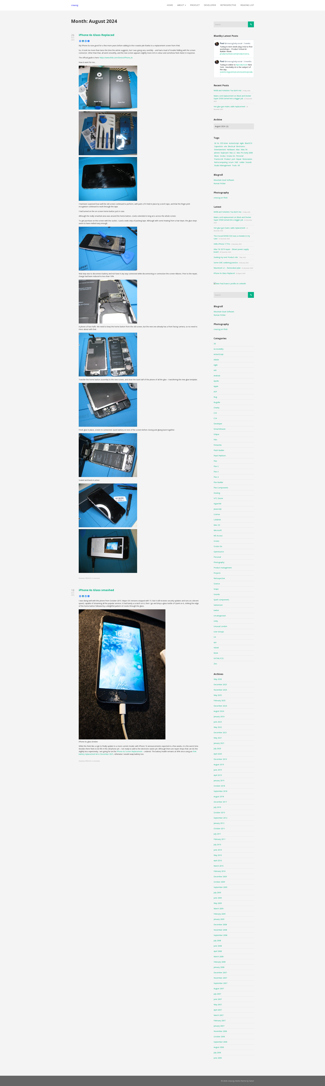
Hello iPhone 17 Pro (222, 244)
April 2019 (218, 775)
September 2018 (220, 791)
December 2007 (220, 972)
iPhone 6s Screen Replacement (129, 751)
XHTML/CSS (219, 658)
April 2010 (218, 860)
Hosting (217, 493)
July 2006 (217, 1052)
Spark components (221, 599)
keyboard (224, 153)
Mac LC (232, 153)
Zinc (215, 663)
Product (227, 159)
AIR (215, 370)
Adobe (216, 359)
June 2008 (218, 946)
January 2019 (219, 780)
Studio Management (222, 165)
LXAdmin (217, 519)
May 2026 (218, 679)
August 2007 (219, 988)
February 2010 (219, 871)
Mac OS (217, 525)
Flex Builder (218, 482)
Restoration (247, 159)
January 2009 (219, 919)
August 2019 (219, 764)
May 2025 (218, 695)
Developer (218, 423)
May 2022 (218, 727)
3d (215, 143)
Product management (223, 567)
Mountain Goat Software (224, 180)
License (217, 514)
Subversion (218, 605)
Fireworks (218, 445)
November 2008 (220, 930)
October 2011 (219, 828)
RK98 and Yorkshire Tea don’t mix (227, 90)
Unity (216, 621)
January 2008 (219, 967)
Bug (215, 397)
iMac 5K (244, 149)
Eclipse (216, 434)
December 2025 (220, 684)
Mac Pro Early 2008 (245, 153)
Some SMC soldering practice (226, 262)
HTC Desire (218, 498)
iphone (217, 153)
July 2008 (217, 940)
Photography (219, 562)
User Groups (219, 631)
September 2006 (220, 1042)
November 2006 (220, 1031)
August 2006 (219, 1047)
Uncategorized (220, 615)
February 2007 (219, 1020)
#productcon (241, 64)
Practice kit (218, 159)
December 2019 (220, 759)
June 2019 (218, 770)
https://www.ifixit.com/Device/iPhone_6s (116, 57)
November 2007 (220, 978)
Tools (234, 165)
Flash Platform (220, 455)
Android (217, 375)
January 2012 (219, 823)
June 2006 (218, 1058)
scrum (231, 162)
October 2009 (219, 882)
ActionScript (234, 143)
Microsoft (218, 530)
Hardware (231, 149)
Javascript (218, 509)
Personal (239, 156)
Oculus (223, 156)
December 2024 (220, 706)
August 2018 (219, 796)
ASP (215, 391)
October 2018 (219, 786)
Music (216, 156)
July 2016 (217, 807)
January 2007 (219, 1026)
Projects (217, 573)
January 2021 (219, 743)
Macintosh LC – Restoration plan (227, 268)
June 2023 (218, 722)
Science (217, 583)
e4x (225, 146)
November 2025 (220, 690)
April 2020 (218, 754)
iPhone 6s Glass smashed (96, 590)
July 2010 (217, 844)
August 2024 (219, 711)
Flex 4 (216, 477)
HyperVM (217, 503)
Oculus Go (231, 156)
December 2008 (220, 924)
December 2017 (220, 802)
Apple (216, 386)
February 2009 (219, 914)
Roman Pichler (220, 183)
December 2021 (220, 732)
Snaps (216, 589)
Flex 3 (216, 471)
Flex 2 (216, 466)
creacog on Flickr (221, 197)
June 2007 (218, 999)
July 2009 (217, 892)
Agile (242, 143)
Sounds (249, 162)
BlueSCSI (248, 143)
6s (218, 143)
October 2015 (219, 812)
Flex (215, 461)
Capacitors (218, 146)
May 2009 (218, 903)
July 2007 (217, 994)
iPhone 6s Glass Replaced (96, 35)
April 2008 (218, 951)
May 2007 (218, 1004)
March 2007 (218, 1015)
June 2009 (218, 898)
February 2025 (219, 700)
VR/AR (216, 647)
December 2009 (220, 876)
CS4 (215, 418)
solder (242, 162)
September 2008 (220, 935)
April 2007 (218, 1010)
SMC (236, 162)
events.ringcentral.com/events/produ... (236, 73)
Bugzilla (217, 402)
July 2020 (217, 748)
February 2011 (219, 839)
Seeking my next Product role (226, 257)
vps (215, 642)
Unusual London (220, 626)
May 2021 (218, 738)
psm (233, 159)
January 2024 (219, 716)
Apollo (216, 381)
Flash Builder (219, 450)
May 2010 (218, 855)
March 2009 (218, 908)
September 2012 (220, 818)
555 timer (224, 143)
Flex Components (221, 487)
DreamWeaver (220, 429)
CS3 (215, 413)
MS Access (218, 535)
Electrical (231, 146)
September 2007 (220, 983)
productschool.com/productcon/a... (235, 53)
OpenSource (219, 551)
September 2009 (220, 887)
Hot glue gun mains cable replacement (229, 106)
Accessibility (218, 349)
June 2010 (218, 850)
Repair (238, 159)
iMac (238, 149)
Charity (216, 407)
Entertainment (220, 149)
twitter (216, 610)
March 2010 (218, 866)
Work (216, 653)
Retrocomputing (221, 162)
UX (215, 637)
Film (215, 439)
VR (239, 165)
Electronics (240, 146)
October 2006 (219, 1036)
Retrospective (219, 578)
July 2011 (217, 834)
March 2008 (218, 956)
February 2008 (219, 962)
